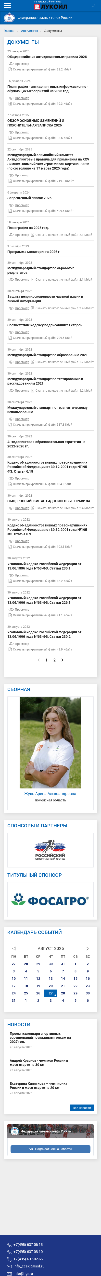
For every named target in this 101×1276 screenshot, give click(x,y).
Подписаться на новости (53, 1149)
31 (63, 963)
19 (38, 985)
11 (26, 978)
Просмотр (22, 64)
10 (14, 978)
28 (26, 963)
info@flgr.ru (23, 1273)
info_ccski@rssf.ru (29, 1266)
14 (63, 978)
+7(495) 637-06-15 (28, 1244)
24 (14, 993)
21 (63, 985)
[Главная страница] (9, 17)
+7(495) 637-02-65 (28, 1258)
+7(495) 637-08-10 (28, 1251)
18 (26, 985)
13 (51, 978)
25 (26, 993)
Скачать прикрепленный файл (34, 69)
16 (88, 978)
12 (38, 978)
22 (75, 985)
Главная (9, 30)
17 (14, 985)
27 (14, 963)
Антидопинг (29, 30)
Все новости (82, 1107)
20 (51, 985)
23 (88, 985)
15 (75, 978)
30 (51, 963)
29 (38, 963)
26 (38, 993)
